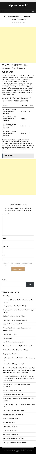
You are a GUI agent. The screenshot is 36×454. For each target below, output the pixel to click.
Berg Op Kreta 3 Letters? (11, 354)
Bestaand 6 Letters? (9, 422)
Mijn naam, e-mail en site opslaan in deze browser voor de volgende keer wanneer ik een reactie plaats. (18, 264)
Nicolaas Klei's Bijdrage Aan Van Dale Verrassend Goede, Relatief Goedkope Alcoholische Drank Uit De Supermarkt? (18, 378)
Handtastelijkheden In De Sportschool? (15, 320)
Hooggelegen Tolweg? (10, 334)
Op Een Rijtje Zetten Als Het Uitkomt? (14, 316)
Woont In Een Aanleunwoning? (12, 324)
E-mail (5, 247)
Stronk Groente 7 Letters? (11, 418)
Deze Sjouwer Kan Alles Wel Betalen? (14, 442)
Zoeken (4, 280)
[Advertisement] (18, 45)
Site (3, 255)
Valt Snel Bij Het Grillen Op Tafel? (13, 438)
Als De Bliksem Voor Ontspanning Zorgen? (16, 350)
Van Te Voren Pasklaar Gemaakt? (13, 342)
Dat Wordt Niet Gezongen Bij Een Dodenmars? (17, 346)
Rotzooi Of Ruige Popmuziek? (12, 390)
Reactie (5, 214)
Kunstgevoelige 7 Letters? (11, 434)
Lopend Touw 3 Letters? (10, 426)
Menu (32, 11)
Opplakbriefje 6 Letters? (10, 430)
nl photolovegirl (18, 5)
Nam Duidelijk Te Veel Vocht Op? (13, 394)
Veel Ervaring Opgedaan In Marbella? (14, 410)
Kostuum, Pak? (7, 338)
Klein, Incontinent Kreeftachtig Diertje (15, 306)
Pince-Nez (6, 296)
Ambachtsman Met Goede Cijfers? (13, 414)
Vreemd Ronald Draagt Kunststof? (13, 364)
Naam (4, 238)
